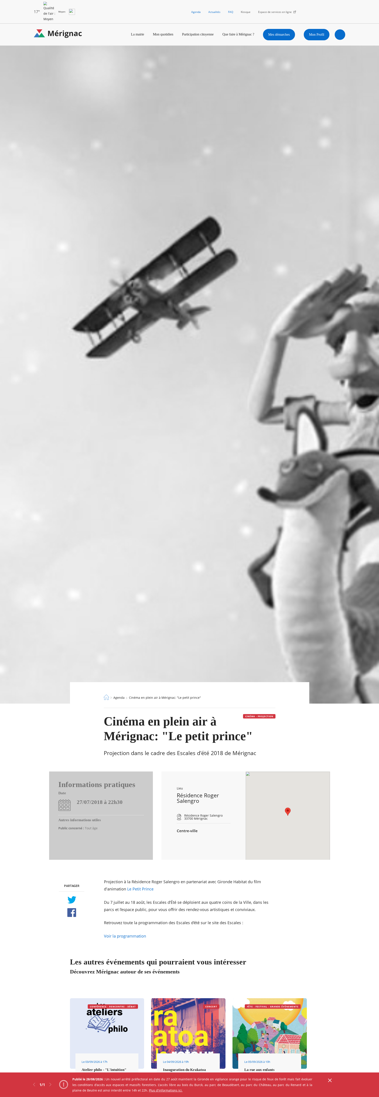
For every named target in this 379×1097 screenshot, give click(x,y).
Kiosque (245, 12)
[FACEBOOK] (71, 912)
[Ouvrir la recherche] (340, 34)
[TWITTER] (71, 899)
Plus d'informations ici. (165, 1090)
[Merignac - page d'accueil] (58, 34)
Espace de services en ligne (275, 12)
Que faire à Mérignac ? (238, 34)
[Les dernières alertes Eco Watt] (72, 12)
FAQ (230, 12)
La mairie (137, 34)
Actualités (214, 12)
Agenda (196, 12)
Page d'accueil (106, 697)
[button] (288, 812)
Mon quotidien (163, 34)
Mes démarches (279, 34)
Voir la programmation (125, 936)
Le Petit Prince (140, 889)
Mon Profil (316, 34)
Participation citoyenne (198, 34)
